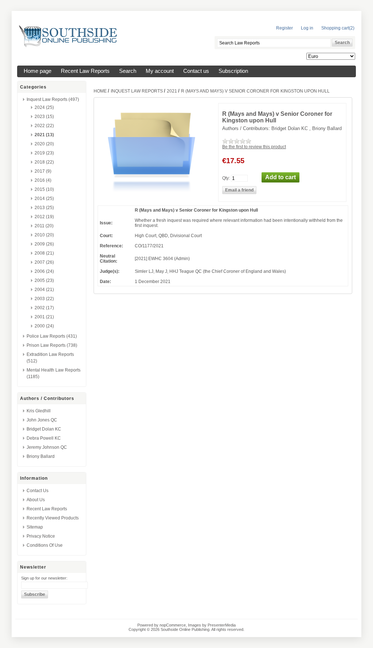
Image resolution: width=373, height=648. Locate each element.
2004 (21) (44, 289)
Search (127, 71)
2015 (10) (44, 189)
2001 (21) (44, 316)
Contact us (196, 71)
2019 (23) (44, 153)
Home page (37, 71)
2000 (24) (44, 326)
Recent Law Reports (85, 71)
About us (36, 499)
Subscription (233, 71)
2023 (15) (44, 116)
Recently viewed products (53, 518)
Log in (307, 28)
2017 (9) (43, 171)
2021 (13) (44, 134)
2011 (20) (44, 225)
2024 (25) (44, 107)
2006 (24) (44, 271)
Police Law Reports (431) (52, 336)
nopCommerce (173, 625)
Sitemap (35, 527)
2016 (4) (43, 180)
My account (160, 71)
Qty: (226, 177)
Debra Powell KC (44, 438)
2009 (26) (44, 244)
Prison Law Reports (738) (52, 345)
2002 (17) (44, 307)
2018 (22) (44, 162)
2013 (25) (44, 207)
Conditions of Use (45, 545)
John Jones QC (42, 420)
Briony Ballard (41, 456)
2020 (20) (44, 143)
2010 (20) (44, 234)
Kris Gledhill (39, 410)
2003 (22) (44, 298)
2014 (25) (44, 198)
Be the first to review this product (254, 146)
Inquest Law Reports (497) (53, 99)
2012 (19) (44, 216)
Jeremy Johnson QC (47, 447)
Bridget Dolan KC (44, 429)
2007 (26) (44, 262)
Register (284, 28)
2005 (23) (44, 280)
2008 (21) (44, 253)
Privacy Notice (41, 536)
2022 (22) (44, 125)
